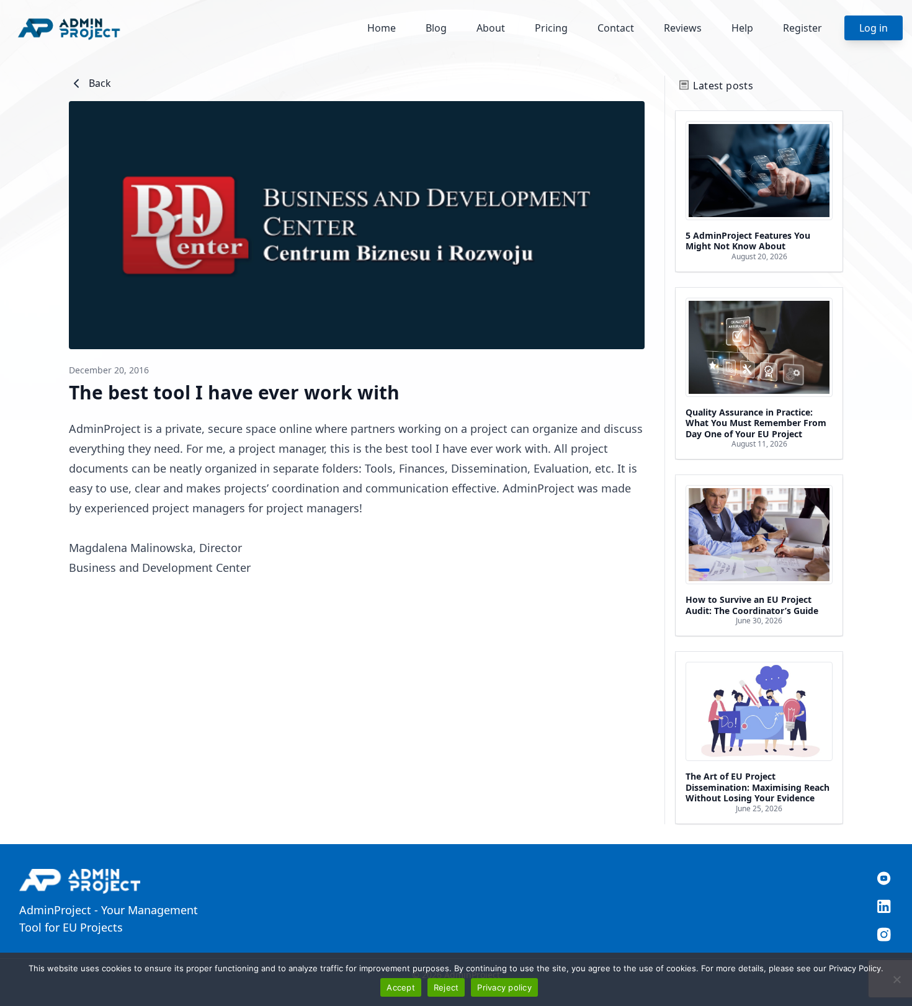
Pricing (551, 28)
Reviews (683, 28)
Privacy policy (504, 987)
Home (381, 28)
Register (802, 28)
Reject (446, 987)
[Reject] (896, 979)
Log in (873, 28)
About (490, 28)
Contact (615, 28)
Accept (401, 987)
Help (742, 28)
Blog (436, 28)
